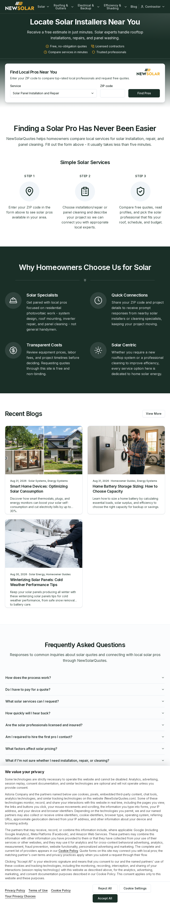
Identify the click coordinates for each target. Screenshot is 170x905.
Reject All (105, 888)
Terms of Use (38, 890)
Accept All (105, 898)
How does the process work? (28, 678)
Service (15, 86)
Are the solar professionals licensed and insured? (44, 725)
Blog (134, 6)
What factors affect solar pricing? (31, 749)
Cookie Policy (68, 850)
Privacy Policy (15, 890)
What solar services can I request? (32, 701)
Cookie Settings (135, 888)
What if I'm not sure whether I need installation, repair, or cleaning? (57, 760)
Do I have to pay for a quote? (27, 689)
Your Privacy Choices (20, 896)
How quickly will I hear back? (27, 713)
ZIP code (106, 86)
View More (154, 413)
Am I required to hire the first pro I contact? (38, 737)
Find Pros (144, 93)
